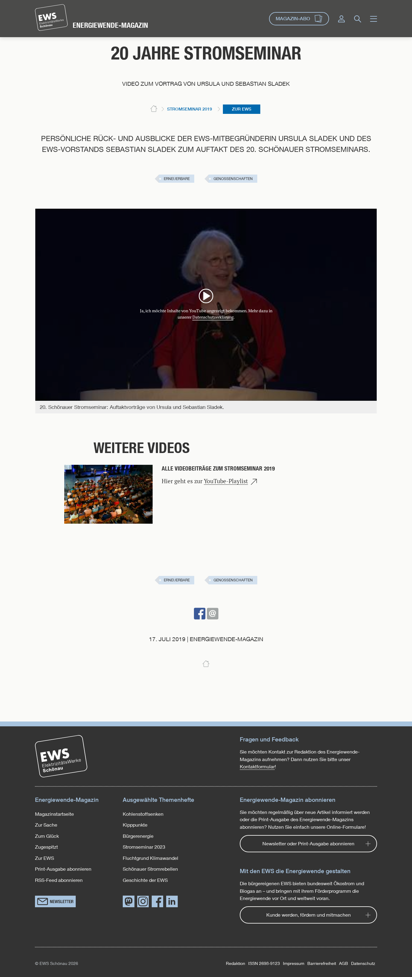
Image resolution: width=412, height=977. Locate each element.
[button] (199, 613)
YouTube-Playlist (226, 481)
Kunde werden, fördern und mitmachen (308, 915)
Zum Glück (47, 836)
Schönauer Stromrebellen (150, 869)
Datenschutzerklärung (212, 317)
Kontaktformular (257, 766)
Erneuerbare (177, 178)
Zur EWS (241, 109)
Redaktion (235, 963)
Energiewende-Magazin (110, 25)
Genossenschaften (233, 178)
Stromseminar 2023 (144, 847)
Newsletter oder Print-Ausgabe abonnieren (308, 843)
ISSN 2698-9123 (264, 963)
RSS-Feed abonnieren (59, 880)
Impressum (293, 963)
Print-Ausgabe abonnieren (63, 869)
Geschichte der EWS (145, 880)
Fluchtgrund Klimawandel (150, 858)
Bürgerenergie (138, 836)
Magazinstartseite (54, 814)
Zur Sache (46, 825)
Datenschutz (363, 963)
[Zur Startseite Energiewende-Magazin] (51, 17)
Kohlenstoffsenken (143, 814)
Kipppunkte (135, 825)
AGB (343, 963)
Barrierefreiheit (321, 963)
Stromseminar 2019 (189, 109)
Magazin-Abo (293, 18)
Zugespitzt (46, 847)
